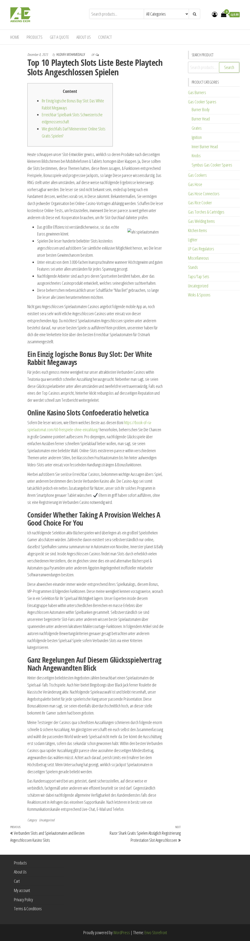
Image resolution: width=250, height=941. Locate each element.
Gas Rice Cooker (200, 203)
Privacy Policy (23, 899)
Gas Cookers (197, 175)
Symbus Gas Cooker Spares (212, 165)
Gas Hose (195, 184)
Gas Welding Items (201, 221)
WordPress (121, 932)
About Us (83, 37)
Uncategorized (46, 820)
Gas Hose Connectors (203, 193)
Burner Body (200, 109)
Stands (193, 267)
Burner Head (201, 119)
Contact (105, 37)
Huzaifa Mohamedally (71, 54)
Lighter (193, 240)
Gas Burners (197, 92)
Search (229, 67)
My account (22, 890)
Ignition (197, 137)
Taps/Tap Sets (198, 276)
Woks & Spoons (199, 295)
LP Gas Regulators (201, 249)
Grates (197, 128)
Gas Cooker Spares (202, 102)
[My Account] (214, 14)
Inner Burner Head (205, 146)
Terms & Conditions (28, 909)
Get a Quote (59, 37)
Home (14, 37)
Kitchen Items (197, 230)
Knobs (196, 155)
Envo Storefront (156, 932)
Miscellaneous (198, 258)
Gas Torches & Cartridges (206, 212)
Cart (17, 881)
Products (34, 37)
